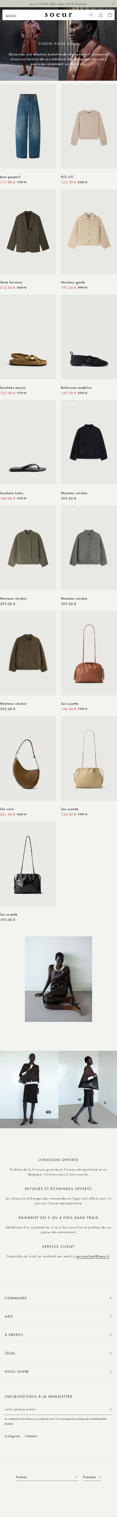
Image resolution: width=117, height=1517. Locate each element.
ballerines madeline (76, 387)
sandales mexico (13, 387)
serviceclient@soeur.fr (93, 1256)
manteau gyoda (73, 282)
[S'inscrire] (110, 1409)
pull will (67, 176)
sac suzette (70, 703)
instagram (12, 1436)
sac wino (7, 809)
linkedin (31, 1436)
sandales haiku (11, 493)
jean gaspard (10, 176)
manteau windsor (74, 493)
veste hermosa (11, 282)
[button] (13, 15)
